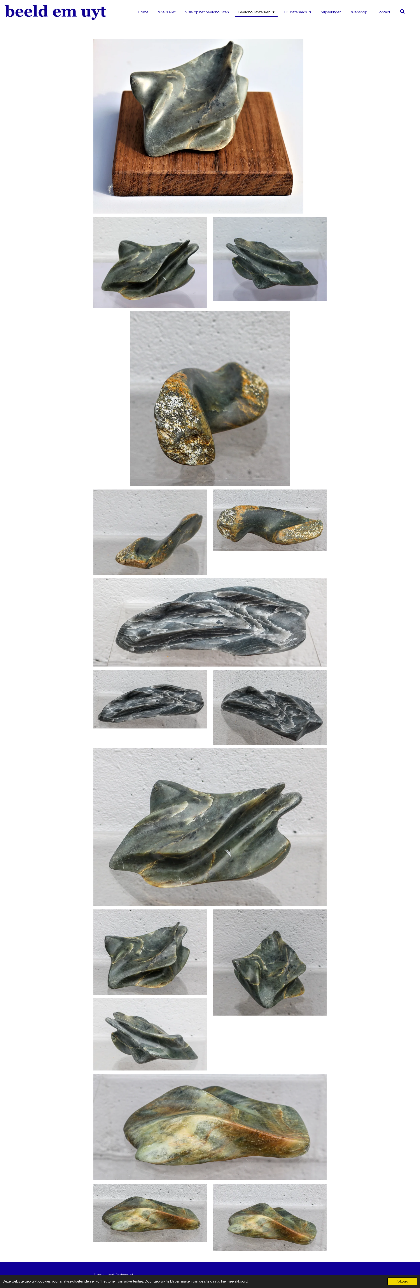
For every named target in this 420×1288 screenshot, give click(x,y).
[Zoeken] (402, 11)
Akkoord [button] (402, 1281)
